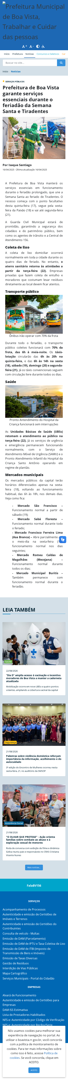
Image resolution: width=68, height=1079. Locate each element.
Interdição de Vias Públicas (20, 968)
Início (7, 53)
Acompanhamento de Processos (24, 909)
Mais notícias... (34, 867)
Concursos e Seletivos (48, 53)
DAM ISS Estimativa (15, 1010)
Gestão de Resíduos (16, 963)
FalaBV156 (34, 885)
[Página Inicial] (34, 21)
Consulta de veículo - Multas (21, 933)
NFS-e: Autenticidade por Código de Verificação (33, 1020)
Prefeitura (18, 53)
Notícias (29, 53)
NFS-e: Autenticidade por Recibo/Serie (27, 1025)
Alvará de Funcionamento (19, 995)
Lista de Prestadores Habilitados (24, 1015)
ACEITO (34, 1070)
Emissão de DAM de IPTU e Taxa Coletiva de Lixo (34, 944)
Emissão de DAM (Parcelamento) (24, 939)
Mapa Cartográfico (15, 973)
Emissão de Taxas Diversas (20, 958)
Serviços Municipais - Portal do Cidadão (28, 978)
